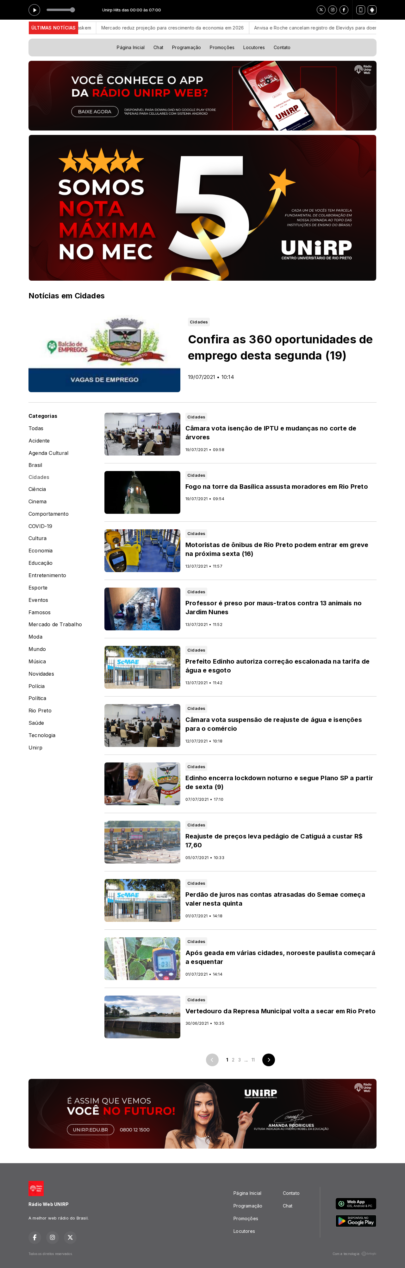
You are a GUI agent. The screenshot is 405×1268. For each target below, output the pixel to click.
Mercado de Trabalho (55, 624)
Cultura (37, 538)
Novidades (41, 674)
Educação (40, 563)
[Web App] (360, 9)
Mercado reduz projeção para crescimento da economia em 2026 (131, 27)
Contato (282, 47)
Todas (35, 428)
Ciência (37, 489)
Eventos (38, 600)
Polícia (36, 686)
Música (37, 662)
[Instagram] (332, 9)
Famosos (39, 612)
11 (253, 1059)
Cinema (37, 502)
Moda (35, 637)
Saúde (36, 723)
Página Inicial (131, 47)
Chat (158, 47)
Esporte (37, 588)
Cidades (38, 477)
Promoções (222, 47)
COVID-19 (40, 526)
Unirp (35, 748)
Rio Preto (40, 711)
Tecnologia (41, 735)
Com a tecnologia (346, 1254)
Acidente (39, 441)
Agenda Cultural (48, 453)
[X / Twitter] (321, 9)
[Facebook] (344, 9)
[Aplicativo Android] (372, 9)
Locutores (254, 47)
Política (37, 698)
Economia (40, 551)
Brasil (35, 465)
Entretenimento (47, 575)
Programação (186, 47)
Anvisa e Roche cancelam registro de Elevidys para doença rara (282, 27)
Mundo (37, 649)
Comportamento (48, 514)
